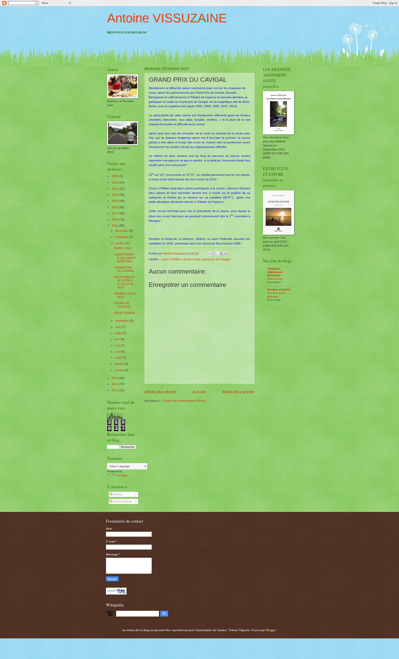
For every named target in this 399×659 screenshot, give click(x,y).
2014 (115, 378)
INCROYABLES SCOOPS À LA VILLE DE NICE (124, 282)
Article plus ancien (238, 392)
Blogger (271, 630)
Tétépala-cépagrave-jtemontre (275, 272)
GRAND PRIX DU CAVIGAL (124, 269)
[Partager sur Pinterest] (225, 253)
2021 (115, 188)
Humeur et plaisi (278, 289)
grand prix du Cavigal (216, 259)
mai (118, 345)
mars (119, 357)
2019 (115, 201)
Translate (121, 475)
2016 (115, 219)
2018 (115, 207)
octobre (120, 243)
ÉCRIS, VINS (122, 248)
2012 (115, 390)
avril (118, 351)
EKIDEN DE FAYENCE (122, 305)
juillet (119, 333)
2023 (115, 176)
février (119, 363)
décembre (122, 230)
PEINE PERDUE (124, 313)
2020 (115, 194)
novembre (122, 237)
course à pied (191, 259)
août (118, 326)
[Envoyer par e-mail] (210, 253)
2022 (115, 182)
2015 (115, 225)
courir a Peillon (171, 259)
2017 (115, 213)
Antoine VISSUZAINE (167, 18)
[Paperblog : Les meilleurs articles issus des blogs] (116, 593)
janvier (120, 370)
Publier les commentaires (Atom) (184, 400)
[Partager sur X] (218, 253)
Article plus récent (160, 392)
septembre (122, 320)
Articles (117, 494)
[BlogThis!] (214, 253)
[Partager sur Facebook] (221, 253)
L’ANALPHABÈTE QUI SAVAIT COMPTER (125, 258)
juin (118, 339)
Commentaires (122, 501)
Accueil (199, 392)
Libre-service (275, 278)
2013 (115, 384)
